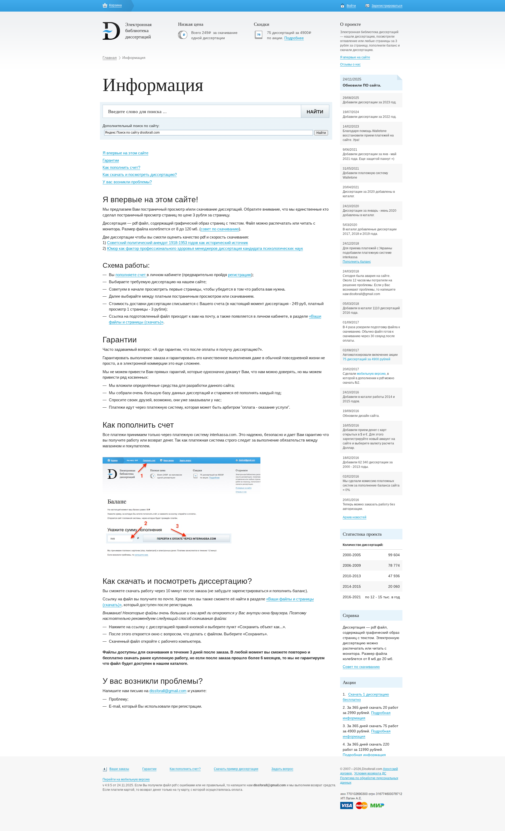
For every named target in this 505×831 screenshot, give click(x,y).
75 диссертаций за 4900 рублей (366, 359)
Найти (315, 111)
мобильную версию (371, 374)
